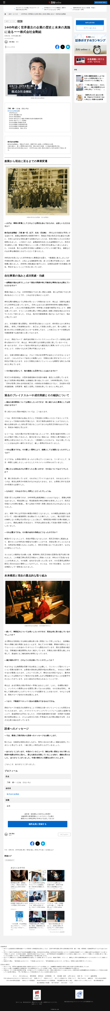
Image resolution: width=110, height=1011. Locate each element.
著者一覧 (79, 976)
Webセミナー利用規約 (28, 980)
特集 (20, 21)
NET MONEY (55, 982)
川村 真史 (12, 42)
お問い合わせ (71, 976)
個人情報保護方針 (99, 980)
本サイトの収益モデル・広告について (65, 978)
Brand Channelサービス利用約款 (46, 980)
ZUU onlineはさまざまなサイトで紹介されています (18, 978)
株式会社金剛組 (12, 111)
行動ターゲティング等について (83, 980)
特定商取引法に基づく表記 (64, 980)
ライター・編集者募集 (91, 976)
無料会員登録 (90, 22)
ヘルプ (71, 982)
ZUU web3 (64, 982)
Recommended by (55, 932)
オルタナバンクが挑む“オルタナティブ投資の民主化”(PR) (27, 8)
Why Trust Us (82, 978)
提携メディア (38, 978)
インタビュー (10, 860)
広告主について (48, 978)
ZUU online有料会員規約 (13, 980)
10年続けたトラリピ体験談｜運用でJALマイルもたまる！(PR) (55, 8)
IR (54, 976)
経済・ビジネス (10, 21)
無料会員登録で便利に (100, 2)
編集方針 (90, 978)
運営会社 (40, 976)
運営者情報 (33, 976)
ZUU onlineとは (23, 976)
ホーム (15, 976)
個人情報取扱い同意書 (43, 982)
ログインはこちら (90, 28)
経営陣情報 (48, 976)
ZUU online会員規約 (100, 978)
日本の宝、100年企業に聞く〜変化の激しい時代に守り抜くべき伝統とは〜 (31, 850)
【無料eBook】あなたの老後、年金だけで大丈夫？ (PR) (84, 8)
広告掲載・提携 (61, 976)
